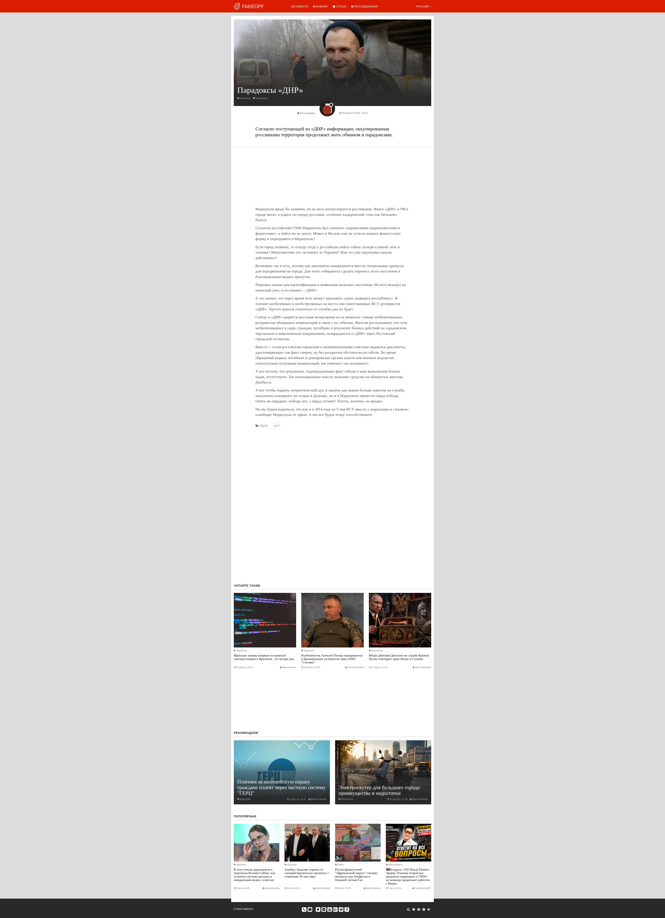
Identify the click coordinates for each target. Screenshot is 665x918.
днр (277, 425)
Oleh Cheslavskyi (355, 667)
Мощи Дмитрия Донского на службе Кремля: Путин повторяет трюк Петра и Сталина (399, 657)
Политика (245, 98)
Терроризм (241, 650)
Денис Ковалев (318, 799)
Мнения (321, 6)
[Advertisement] (332, 177)
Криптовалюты (395, 864)
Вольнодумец (307, 113)
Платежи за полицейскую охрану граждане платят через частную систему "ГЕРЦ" (281, 787)
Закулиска (241, 864)
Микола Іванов (289, 667)
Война (340, 864)
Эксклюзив (261, 98)
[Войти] (428, 909)
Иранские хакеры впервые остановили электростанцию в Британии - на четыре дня (264, 657)
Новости (301, 6)
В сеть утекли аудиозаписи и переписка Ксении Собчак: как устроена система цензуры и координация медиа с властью (254, 874)
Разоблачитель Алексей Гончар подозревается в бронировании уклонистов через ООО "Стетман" (331, 659)
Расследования (365, 6)
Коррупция (309, 650)
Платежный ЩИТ (422, 888)
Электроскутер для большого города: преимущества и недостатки (379, 790)
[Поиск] (408, 909)
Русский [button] (422, 6)
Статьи (340, 6)
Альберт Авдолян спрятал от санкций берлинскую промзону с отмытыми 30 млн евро (307, 873)
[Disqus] (332, 534)
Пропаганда (377, 650)
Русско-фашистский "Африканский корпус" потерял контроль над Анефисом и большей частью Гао (356, 874)
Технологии (347, 799)
